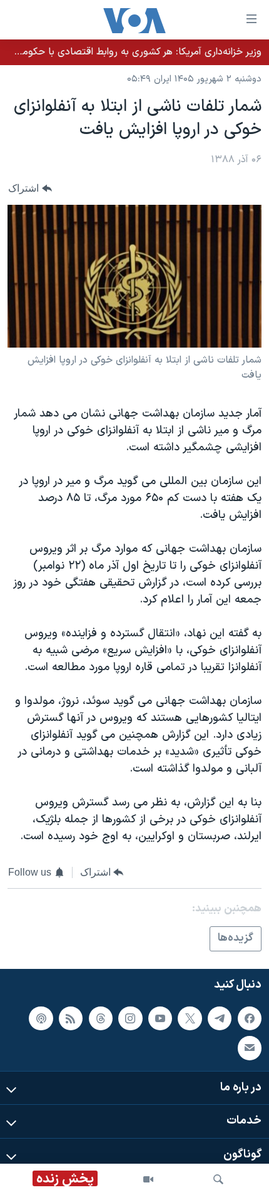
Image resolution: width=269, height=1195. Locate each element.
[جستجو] (218, 1179)
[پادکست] (41, 1018)
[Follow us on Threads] (101, 1018)
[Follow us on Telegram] (219, 1018)
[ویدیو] (148, 1179)
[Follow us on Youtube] (160, 1018)
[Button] (30, 188)
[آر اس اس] (71, 1018)
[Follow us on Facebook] (249, 1018)
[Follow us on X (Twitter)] (189, 1018)
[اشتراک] (249, 1048)
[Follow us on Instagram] (130, 1018)
